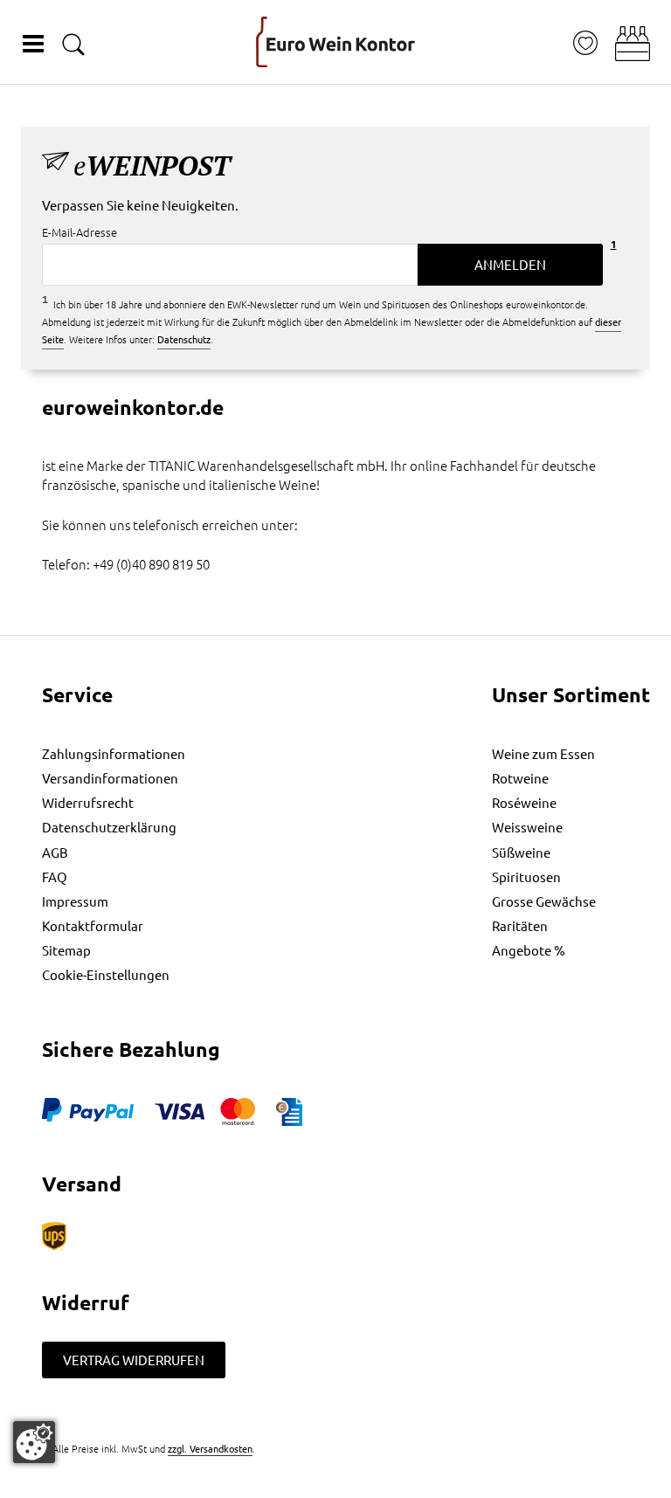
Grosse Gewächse (544, 901)
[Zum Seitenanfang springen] (335, 1485)
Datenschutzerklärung (109, 826)
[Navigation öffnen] (33, 43)
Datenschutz (184, 339)
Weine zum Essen (543, 753)
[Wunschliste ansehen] (585, 43)
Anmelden (510, 264)
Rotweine (520, 778)
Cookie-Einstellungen (105, 974)
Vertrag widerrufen (133, 1359)
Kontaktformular (92, 925)
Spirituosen (526, 876)
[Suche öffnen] (73, 44)
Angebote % (528, 950)
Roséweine (524, 802)
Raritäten (520, 925)
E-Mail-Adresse (79, 232)
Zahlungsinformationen (113, 753)
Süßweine (521, 852)
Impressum (75, 901)
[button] (632, 43)
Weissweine (527, 826)
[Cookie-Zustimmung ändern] (34, 1442)
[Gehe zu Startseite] (335, 42)
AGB (55, 852)
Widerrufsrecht (88, 802)
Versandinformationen (110, 778)
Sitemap (66, 950)
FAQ (54, 876)
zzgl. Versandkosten (210, 1448)
